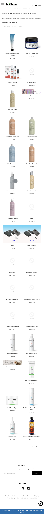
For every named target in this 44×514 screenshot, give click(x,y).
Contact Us (22, 496)
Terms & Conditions (22, 498)
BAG (39, 5)
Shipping (36, 496)
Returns (29, 496)
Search (7, 496)
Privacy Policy (11, 498)
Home (16, 9)
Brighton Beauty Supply (28, 507)
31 (38, 446)
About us (13, 496)
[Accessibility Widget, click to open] (40, 503)
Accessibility (33, 498)
